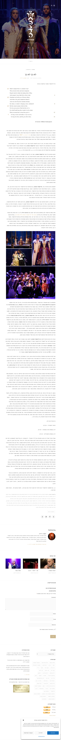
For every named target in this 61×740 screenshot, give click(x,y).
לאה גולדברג (45, 673)
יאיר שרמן (47, 670)
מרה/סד (47, 678)
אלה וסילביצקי (45, 662)
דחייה (40, 733)
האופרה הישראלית (36, 665)
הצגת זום (47, 668)
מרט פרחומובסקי (40, 678)
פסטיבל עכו (52, 688)
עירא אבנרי (45, 683)
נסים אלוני (45, 681)
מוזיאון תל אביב (51, 675)
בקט (54, 665)
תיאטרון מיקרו (43, 696)
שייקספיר (53, 691)
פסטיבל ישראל (38, 686)
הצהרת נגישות (26, 54)
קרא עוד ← (27, 674)
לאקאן (39, 673)
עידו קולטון (52, 683)
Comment (53, 597)
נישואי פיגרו (52, 681)
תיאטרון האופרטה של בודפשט (48, 694)
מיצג (36, 675)
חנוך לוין (53, 670)
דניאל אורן (44, 665)
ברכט (50, 665)
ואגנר (42, 668)
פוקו (43, 686)
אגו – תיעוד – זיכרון (33, 570)
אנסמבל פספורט (36, 662)
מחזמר (40, 675)
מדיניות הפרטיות (41, 736)
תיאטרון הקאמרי (51, 696)
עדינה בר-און (38, 681)
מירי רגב (53, 678)
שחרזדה (30, 39)
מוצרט (44, 675)
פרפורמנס (41, 688)
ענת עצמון (39, 683)
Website (54, 625)
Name (54, 613)
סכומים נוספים (52, 715)
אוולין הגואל (52, 662)
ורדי (38, 668)
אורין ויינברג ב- (25, 135)
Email (54, 619)
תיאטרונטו (44, 699)
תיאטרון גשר (46, 691)
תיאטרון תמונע (51, 699)
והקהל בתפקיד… (51, 570)
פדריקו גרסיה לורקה (50, 686)
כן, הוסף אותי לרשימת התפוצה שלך (47, 629)
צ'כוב (36, 688)
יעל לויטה (41, 670)
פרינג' (46, 688)
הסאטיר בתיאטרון (30, 69)
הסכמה (53, 733)
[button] (23, 720)
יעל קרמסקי (52, 673)
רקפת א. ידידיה (23, 78)
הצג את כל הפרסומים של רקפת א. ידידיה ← (37, 544)
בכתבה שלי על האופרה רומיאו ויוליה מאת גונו (26, 215)
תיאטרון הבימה (51, 511)
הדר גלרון (53, 668)
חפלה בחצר (18, 570)
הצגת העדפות (28, 733)
